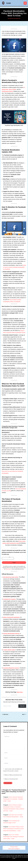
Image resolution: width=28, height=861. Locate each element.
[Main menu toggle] (25, 3)
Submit (14, 562)
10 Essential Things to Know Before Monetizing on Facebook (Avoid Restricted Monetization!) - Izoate (13, 828)
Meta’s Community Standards (11, 617)
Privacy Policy (8, 569)
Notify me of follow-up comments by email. (13, 774)
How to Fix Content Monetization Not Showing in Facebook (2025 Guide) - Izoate (13, 836)
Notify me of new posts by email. (11, 778)
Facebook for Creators (9, 599)
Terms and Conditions (14, 848)
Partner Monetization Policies (11, 633)
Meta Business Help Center (10, 577)
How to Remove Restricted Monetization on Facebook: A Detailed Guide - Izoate (13, 799)
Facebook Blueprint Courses (11, 668)
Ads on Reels (12, 89)
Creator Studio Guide (9, 649)
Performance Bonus (7, 91)
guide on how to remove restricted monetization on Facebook (14, 267)
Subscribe (22, 706)
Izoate (8, 3)
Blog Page (20, 692)
